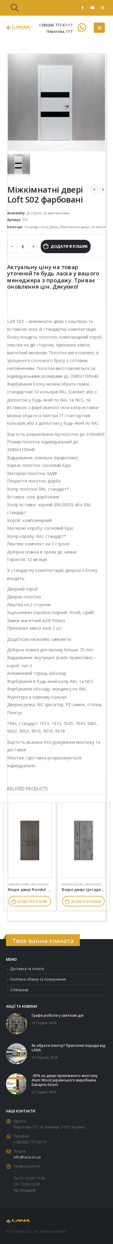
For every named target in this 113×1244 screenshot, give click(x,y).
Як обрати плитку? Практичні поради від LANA (68, 1047)
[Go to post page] (16, 1023)
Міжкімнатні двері (74, 226)
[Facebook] (82, 8)
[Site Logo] (18, 28)
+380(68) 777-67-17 (55, 25)
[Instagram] (102, 8)
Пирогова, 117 (59, 31)
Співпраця (19, 989)
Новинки (98, 226)
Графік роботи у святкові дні (57, 1015)
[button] (14, 8)
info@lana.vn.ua (27, 1157)
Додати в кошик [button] (32, 901)
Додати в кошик (69, 246)
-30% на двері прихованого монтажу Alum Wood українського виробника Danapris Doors (65, 1080)
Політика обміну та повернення (38, 979)
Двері (53, 226)
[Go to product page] (30, 840)
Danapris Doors (18, 884)
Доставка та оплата (27, 968)
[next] (103, 189)
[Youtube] (92, 8)
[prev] (94, 189)
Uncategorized (36, 226)
